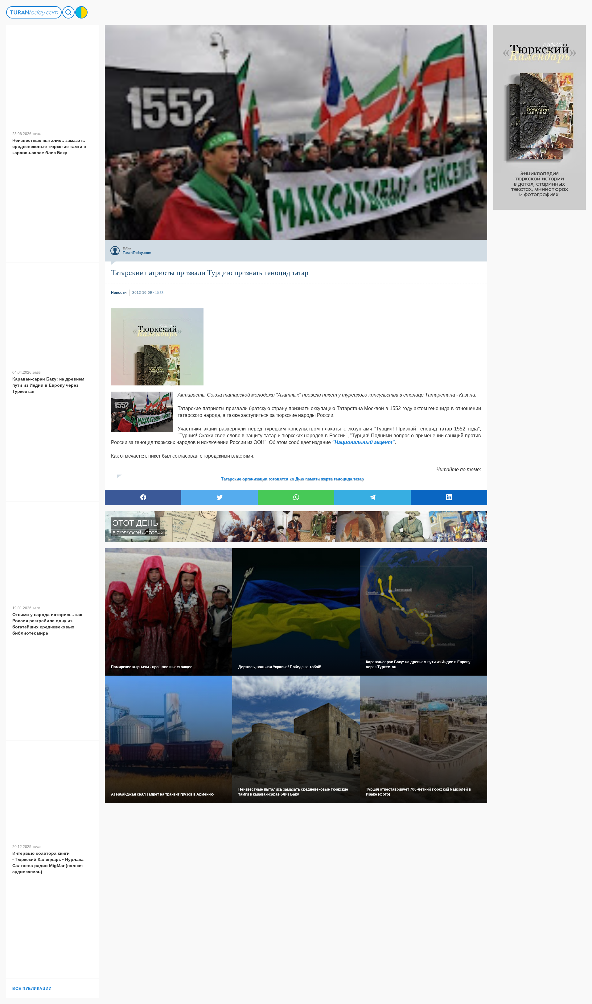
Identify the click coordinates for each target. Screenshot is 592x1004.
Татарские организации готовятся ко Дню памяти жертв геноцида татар (292, 479)
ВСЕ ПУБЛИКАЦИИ (32, 988)
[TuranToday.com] (34, 12)
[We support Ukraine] (81, 12)
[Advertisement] (539, 302)
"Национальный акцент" (363, 442)
